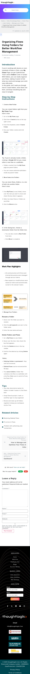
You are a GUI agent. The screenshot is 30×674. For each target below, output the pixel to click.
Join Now (15, 599)
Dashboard (12, 456)
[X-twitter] (12, 606)
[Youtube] (20, 606)
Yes (20, 471)
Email (4, 513)
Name (4, 508)
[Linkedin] (16, 606)
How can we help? (19, 467)
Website (5, 519)
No (26, 471)
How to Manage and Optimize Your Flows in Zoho (16, 442)
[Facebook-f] (7, 606)
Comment (5, 488)
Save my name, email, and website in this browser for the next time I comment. (14, 527)
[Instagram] (24, 606)
